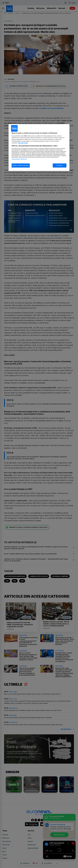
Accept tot (59, 165)
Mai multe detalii (23, 143)
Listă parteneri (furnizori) (19, 159)
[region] (39, 147)
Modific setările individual (21, 165)
